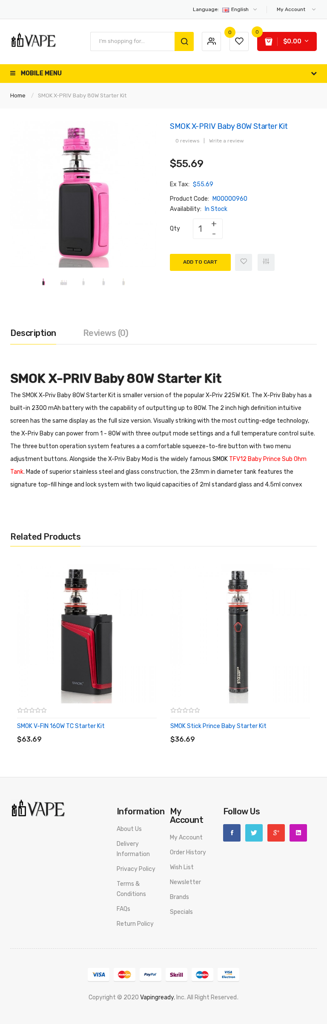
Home (18, 95)
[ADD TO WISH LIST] (95, 730)
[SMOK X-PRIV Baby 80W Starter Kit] (43, 281)
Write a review (226, 141)
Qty (175, 228)
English (221, 9)
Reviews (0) (106, 333)
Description (33, 333)
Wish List (182, 867)
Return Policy (135, 923)
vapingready (157, 997)
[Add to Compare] (266, 262)
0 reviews (187, 141)
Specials (181, 912)
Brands (179, 897)
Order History (188, 852)
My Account (186, 837)
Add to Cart (200, 262)
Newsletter (185, 882)
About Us (129, 829)
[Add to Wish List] (243, 262)
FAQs (123, 909)
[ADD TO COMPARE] (78, 730)
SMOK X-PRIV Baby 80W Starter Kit (82, 95)
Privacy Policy (136, 869)
